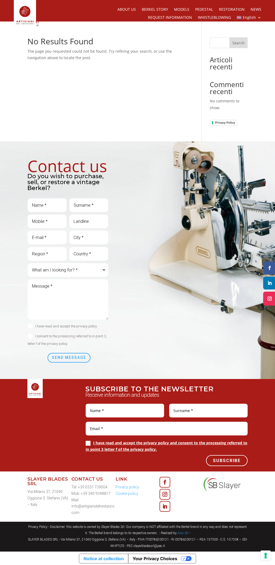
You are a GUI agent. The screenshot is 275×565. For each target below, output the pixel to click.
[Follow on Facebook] (165, 482)
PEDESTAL (204, 10)
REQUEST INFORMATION (170, 18)
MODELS (181, 10)
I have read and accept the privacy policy (66, 326)
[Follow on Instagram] (165, 494)
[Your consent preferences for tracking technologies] (265, 555)
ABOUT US (126, 10)
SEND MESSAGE (69, 357)
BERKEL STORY (155, 10)
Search (238, 42)
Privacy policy (127, 487)
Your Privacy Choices (155, 558)
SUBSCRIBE (227, 460)
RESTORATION (232, 10)
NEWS (256, 10)
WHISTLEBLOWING (214, 18)
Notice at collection (104, 558)
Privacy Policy (225, 122)
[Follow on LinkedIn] (165, 506)
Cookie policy (126, 493)
